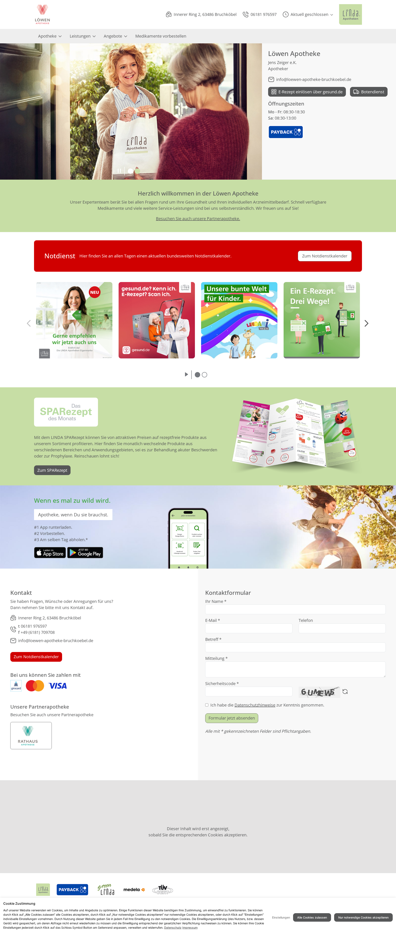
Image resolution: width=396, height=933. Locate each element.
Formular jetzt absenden (232, 718)
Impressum (190, 927)
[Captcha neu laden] (345, 692)
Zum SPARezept (52, 470)
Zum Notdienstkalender (36, 656)
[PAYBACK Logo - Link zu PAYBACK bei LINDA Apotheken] (285, 131)
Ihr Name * (215, 601)
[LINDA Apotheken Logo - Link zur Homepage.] (350, 14)
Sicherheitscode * (222, 683)
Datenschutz (173, 927)
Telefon (306, 620)
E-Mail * (212, 620)
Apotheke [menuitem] (47, 36)
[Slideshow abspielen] (186, 374)
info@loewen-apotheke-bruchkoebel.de (313, 79)
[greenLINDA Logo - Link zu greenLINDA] (106, 889)
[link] (50, 552)
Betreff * (213, 639)
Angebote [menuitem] (113, 36)
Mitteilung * (216, 658)
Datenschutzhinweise (255, 705)
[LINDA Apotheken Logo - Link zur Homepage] (43, 889)
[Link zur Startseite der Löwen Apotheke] (43, 14)
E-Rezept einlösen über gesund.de (310, 92)
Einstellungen (281, 917)
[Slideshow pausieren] (119, 171)
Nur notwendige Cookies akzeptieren (363, 917)
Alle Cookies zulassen (312, 917)
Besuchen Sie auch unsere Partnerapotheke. (198, 218)
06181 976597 (34, 626)
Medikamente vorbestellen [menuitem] (160, 36)
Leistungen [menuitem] (80, 36)
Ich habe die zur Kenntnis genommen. (267, 705)
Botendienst (372, 92)
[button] (308, 14)
